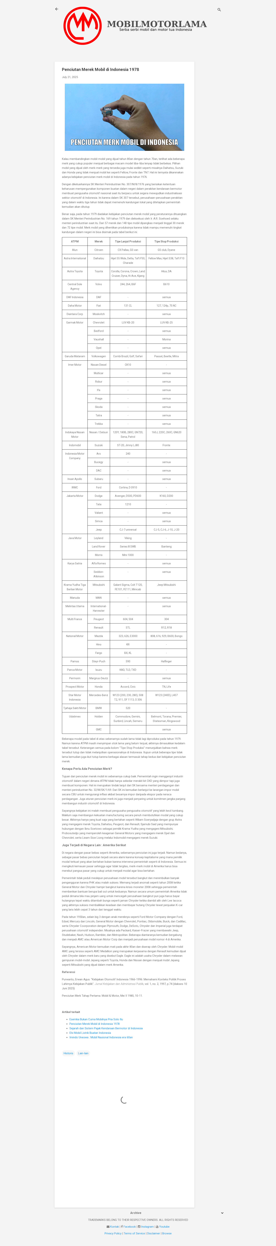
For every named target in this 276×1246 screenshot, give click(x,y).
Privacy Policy (113, 1233)
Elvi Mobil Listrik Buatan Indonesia (90, 1033)
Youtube (164, 1226)
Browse (167, 1233)
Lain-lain (83, 1053)
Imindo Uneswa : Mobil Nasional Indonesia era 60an (101, 1037)
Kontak (114, 1226)
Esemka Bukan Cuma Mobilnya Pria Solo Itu (96, 1019)
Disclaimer (153, 1233)
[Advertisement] (210, 118)
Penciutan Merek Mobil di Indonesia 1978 (94, 1024)
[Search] (219, 10)
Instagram (147, 1226)
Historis (68, 1053)
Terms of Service (134, 1233)
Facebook (130, 1226)
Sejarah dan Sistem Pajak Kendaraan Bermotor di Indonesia (106, 1028)
